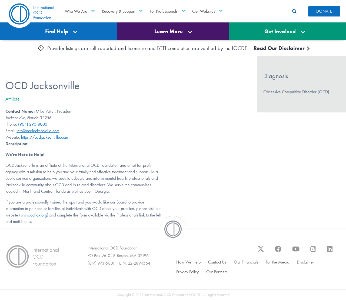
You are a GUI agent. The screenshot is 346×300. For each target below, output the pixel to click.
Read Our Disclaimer (280, 48)
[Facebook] (278, 251)
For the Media (277, 262)
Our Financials (246, 262)
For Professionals (164, 11)
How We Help (188, 262)
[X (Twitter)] (261, 251)
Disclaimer (305, 262)
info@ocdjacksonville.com (37, 130)
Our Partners (217, 271)
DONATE (324, 11)
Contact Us (217, 262)
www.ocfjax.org (34, 215)
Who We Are (76, 11)
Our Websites (203, 11)
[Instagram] (313, 251)
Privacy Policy (187, 271)
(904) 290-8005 (32, 124)
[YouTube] (295, 251)
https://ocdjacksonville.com (44, 137)
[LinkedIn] (329, 251)
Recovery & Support (118, 11)
